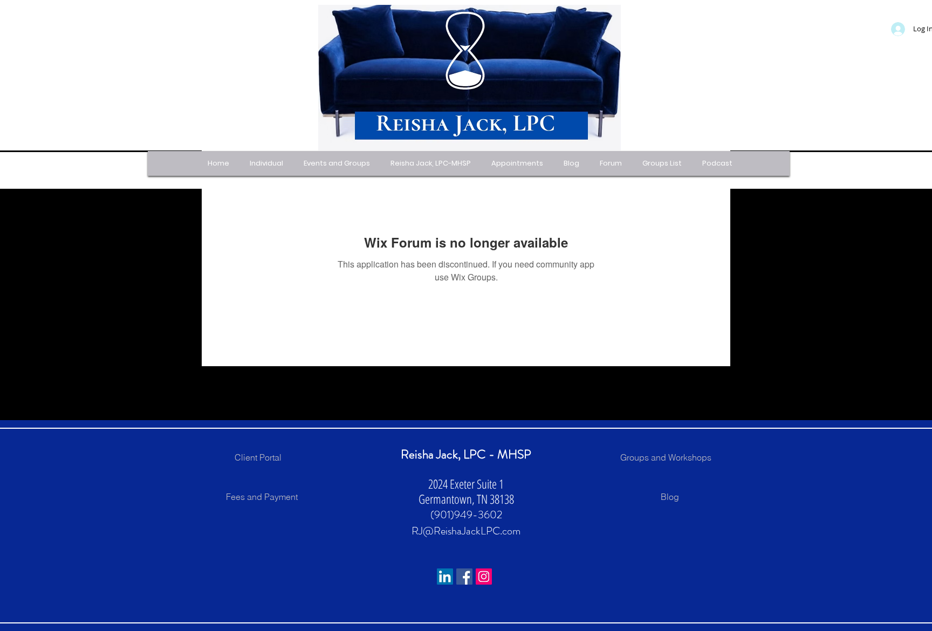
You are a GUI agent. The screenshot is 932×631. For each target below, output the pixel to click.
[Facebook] (464, 576)
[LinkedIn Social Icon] (445, 576)
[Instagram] (484, 576)
